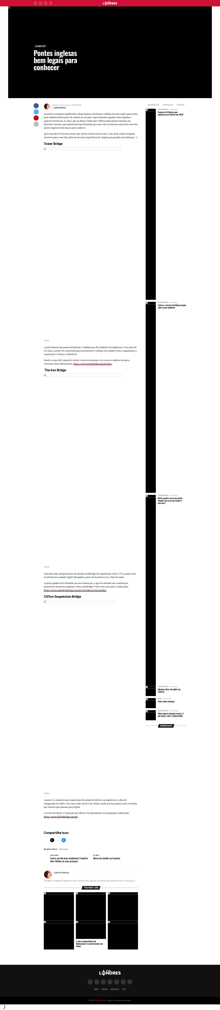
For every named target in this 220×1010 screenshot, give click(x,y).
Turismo (104, 989)
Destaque (64, 849)
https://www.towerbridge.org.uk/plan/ (92, 363)
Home (96, 989)
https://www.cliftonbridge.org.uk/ (61, 816)
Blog (124, 989)
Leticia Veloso (60, 108)
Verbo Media (100, 1000)
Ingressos (115, 989)
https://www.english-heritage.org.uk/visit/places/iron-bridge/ (75, 590)
